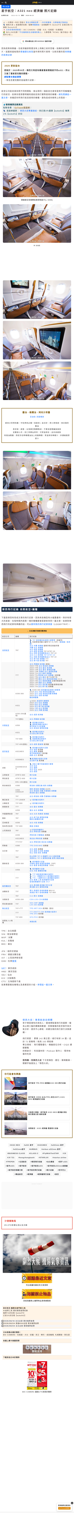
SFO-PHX (34, 917)
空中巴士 (62, 1170)
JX (65, 1153)
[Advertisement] (37, 263)
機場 (14, 961)
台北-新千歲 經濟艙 (37, 660)
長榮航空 (5, 650)
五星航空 (23, 1162)
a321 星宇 (29, 1145)
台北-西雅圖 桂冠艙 (37, 664)
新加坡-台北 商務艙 (45, 675)
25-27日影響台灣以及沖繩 (15, 1225)
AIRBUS (33, 1149)
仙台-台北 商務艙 (41, 704)
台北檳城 (50, 1162)
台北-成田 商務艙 (36, 649)
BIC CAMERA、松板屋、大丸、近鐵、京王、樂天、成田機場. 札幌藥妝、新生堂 (36, 1335)
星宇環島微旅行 (36, 753)
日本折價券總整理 (13, 30)
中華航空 (5, 725)
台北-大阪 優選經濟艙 (38, 871)
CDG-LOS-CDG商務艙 (39, 899)
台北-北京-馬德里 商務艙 (39, 814)
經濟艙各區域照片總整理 (50, 690)
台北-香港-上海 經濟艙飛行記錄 (42, 880)
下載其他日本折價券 (11, 1357)
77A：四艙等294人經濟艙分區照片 (46, 876)
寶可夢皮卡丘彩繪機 (37, 726)
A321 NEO (15, 1145)
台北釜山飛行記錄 (37, 733)
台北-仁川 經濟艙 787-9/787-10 (42, 655)
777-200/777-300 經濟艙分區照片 (43, 912)
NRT (3, 968)
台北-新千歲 (43, 686)
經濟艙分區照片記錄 (40, 748)
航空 (57, 1174)
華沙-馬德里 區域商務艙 (39, 890)
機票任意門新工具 (18, 1308)
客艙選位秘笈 (27, 52)
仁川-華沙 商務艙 (36, 896)
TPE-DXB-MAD (36, 845)
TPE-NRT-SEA (36, 908)
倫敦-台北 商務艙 (45, 683)
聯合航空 (5, 908)
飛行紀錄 (6, 7)
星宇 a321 (63, 1162)
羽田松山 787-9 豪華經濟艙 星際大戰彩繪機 (47, 858)
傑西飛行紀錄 (37, 1162)
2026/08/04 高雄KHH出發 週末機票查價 (21, 1323)
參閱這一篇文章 (44, 985)
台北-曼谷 (42, 677)
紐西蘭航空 (6, 886)
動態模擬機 (34, 697)
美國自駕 (33, 921)
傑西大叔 (5, 15)
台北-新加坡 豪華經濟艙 (39, 728)
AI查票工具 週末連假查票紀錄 (15, 1311)
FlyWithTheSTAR (51, 1153)
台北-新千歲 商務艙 (37, 659)
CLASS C (34, 1153)
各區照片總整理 (43, 701)
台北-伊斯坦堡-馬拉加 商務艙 (41, 842)
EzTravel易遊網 (22, 108)
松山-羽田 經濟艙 (41, 695)
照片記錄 (33, 775)
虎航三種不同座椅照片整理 (42, 764)
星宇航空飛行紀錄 (35, 1170)
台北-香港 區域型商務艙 (39, 865)
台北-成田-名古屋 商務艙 (39, 851)
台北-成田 (33, 749)
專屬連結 (36, 25)
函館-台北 (33, 755)
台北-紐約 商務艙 (45, 673)
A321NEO (42, 1145)
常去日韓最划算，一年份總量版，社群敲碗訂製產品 (47, 22)
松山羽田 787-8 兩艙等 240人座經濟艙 (45, 856)
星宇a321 (11, 1166)
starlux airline (60, 1157)
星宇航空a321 (37, 1166)
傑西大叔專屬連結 (28, 111)
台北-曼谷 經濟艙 (45, 668)
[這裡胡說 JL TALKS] (37, 2)
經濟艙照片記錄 (38, 862)
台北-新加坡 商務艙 (46, 666)
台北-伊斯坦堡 (35, 831)
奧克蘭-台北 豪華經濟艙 (39, 887)
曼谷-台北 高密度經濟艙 (47, 679)
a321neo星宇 (19, 1149)
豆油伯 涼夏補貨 (37, 417)
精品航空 (19, 1174)
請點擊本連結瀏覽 (12, 77)
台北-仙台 (33, 766)
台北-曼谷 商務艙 (36, 807)
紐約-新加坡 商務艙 (37, 789)
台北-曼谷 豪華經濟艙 (47, 670)
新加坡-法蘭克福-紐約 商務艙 (41, 785)
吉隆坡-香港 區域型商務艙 (40, 863)
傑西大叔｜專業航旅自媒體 (38, 1020)
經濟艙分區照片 (38, 722)
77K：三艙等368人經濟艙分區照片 (46, 878)
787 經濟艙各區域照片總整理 (43, 640)
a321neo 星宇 (58, 1145)
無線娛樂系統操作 (39, 739)
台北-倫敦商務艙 (44, 681)
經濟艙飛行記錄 (44, 1174)
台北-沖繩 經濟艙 (41, 710)
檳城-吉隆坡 (34, 826)
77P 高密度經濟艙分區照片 (43, 874)
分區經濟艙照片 (38, 830)
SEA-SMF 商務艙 (37, 903)
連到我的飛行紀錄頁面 (41, 624)
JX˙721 (11, 1157)
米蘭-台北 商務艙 (36, 647)
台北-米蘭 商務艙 (36, 646)
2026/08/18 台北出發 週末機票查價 (19, 1321)
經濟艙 (30, 1174)
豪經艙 (62, 642)
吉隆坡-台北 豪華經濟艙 (48, 671)
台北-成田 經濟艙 (36, 651)
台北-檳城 (33, 751)
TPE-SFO (34, 914)
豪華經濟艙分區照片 (40, 724)
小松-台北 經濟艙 (41, 708)
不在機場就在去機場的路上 (31, 32)
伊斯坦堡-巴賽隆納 (37, 835)
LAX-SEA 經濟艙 (36, 905)
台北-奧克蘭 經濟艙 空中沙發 (41, 885)
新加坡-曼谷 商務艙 (37, 793)
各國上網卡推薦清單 (11, 1341)
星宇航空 (5, 751)
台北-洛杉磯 (43, 684)
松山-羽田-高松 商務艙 (38, 853)
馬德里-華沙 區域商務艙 (39, 892)
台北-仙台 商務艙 (41, 703)
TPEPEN (11, 1162)
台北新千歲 (34, 760)
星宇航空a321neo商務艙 (58, 1166)
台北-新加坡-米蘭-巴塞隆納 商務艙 (43, 791)
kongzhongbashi (27, 1157)
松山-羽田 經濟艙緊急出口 (40, 653)
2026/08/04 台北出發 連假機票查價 (19, 1326)
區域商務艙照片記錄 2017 (40, 882)
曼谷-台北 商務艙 (36, 810)
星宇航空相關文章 (16, 1170)
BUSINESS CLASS (16, 1153)
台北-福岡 (33, 768)
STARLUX (44, 1157)
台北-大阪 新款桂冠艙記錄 (44, 692)
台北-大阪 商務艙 (36, 822)
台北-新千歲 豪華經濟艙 (39, 817)
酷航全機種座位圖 (37, 819)
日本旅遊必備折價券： (12, 1332)
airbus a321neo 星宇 (52, 1149)
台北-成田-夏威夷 (36, 744)
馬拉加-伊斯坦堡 (36, 838)
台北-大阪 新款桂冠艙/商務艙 (45, 693)
